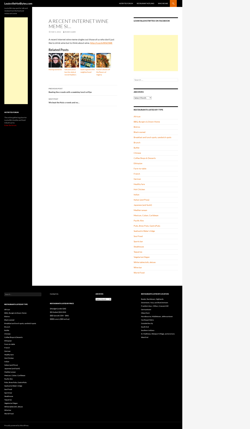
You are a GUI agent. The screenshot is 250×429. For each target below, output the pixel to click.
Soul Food (138, 236)
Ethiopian (138, 163)
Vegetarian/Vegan (142, 257)
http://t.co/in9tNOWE (101, 42)
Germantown (146, 309)
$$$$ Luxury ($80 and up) (60, 319)
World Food (139, 272)
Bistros (137, 127)
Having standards (55, 69)
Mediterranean (140, 210)
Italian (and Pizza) (141, 200)
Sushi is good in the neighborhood (87, 70)
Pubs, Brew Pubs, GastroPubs (147, 226)
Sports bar (138, 241)
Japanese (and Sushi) (143, 205)
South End (145, 327)
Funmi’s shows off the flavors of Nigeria (103, 72)
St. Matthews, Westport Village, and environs (158, 334)
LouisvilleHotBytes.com (18, 3)
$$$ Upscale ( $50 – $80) (59, 315)
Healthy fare (139, 184)
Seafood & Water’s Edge (144, 231)
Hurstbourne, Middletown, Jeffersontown (157, 316)
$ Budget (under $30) (58, 309)
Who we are (163, 3)
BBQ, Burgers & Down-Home (147, 121)
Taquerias (138, 252)
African (137, 116)
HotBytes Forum (126, 3)
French (137, 173)
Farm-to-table (140, 168)
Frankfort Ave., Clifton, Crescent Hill (154, 306)
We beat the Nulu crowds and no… (64, 101)
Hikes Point (145, 313)
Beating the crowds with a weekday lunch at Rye (70, 90)
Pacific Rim (139, 220)
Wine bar (138, 267)
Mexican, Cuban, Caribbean (146, 215)
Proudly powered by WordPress (16, 425)
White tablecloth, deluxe (145, 262)
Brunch (137, 142)
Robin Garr (70, 32)
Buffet (136, 147)
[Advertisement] (156, 53)
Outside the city (147, 323)
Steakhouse (139, 246)
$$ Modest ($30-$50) (58, 312)
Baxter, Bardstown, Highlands (152, 299)
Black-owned (139, 132)
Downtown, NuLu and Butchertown (154, 302)
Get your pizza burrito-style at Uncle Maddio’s (70, 72)
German (137, 179)
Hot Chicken (139, 189)
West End (144, 337)
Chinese (137, 153)
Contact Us (54, 294)
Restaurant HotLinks (145, 3)
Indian (136, 194)
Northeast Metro (147, 320)
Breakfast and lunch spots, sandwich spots (152, 137)
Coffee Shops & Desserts (145, 158)
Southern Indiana (147, 330)
